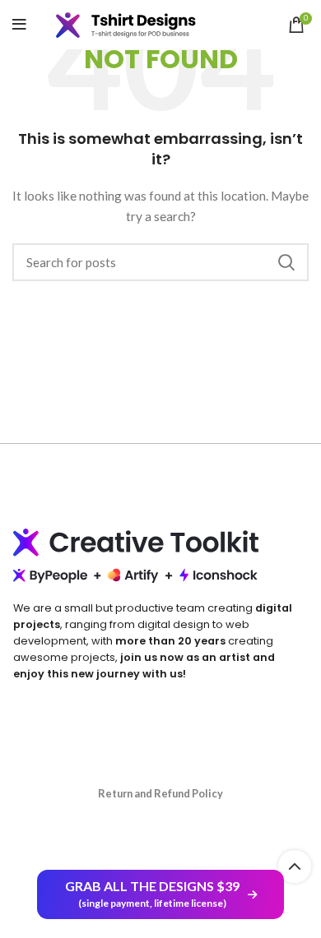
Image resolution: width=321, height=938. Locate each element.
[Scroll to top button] (294, 866)
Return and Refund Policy (160, 793)
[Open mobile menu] (19, 24)
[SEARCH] (286, 262)
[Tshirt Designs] (138, 25)
